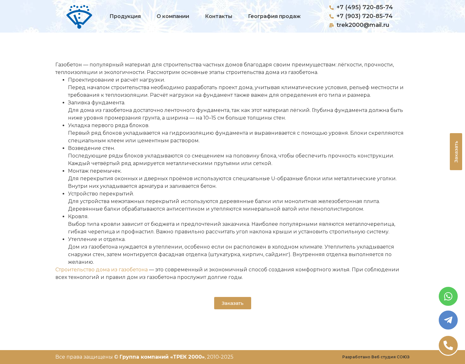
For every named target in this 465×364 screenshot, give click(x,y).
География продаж (274, 16)
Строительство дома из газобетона (101, 270)
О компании (173, 16)
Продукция (125, 16)
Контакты (218, 16)
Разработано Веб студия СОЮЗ (376, 357)
